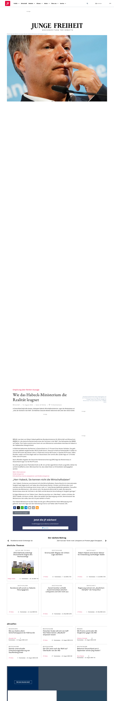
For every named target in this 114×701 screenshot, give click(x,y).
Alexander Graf (12, 638)
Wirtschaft (24, 3)
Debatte (30, 3)
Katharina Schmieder (82, 638)
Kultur (46, 3)
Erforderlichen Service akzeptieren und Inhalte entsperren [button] (31, 476)
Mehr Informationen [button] (19, 472)
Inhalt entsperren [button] (18, 474)
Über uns (53, 3)
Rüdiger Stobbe (11, 578)
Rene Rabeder (80, 656)
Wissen (39, 3)
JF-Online (45, 576)
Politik (15, 3)
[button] (87, 3)
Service (62, 3)
